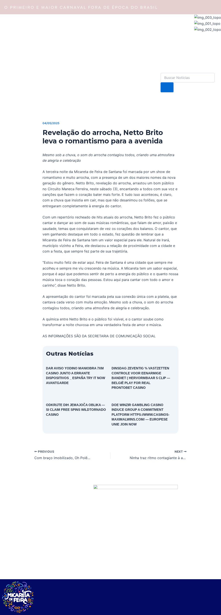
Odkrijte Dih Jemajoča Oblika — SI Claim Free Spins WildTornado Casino (76, 409)
